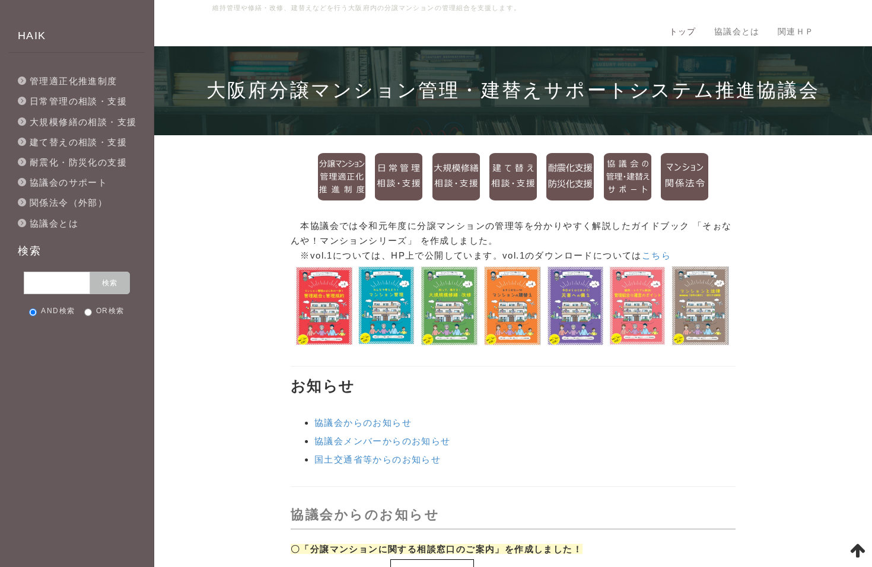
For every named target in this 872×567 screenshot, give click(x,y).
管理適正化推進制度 (73, 81)
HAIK (32, 36)
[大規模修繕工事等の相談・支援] (456, 176)
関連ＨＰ (796, 31)
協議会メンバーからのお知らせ (382, 441)
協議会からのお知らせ (363, 423)
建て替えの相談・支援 (78, 142)
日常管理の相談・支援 (78, 101)
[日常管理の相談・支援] (398, 176)
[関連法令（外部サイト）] (684, 176)
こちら (656, 255)
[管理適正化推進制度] (341, 176)
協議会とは (737, 31)
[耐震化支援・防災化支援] (570, 176)
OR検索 (110, 311)
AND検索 (58, 311)
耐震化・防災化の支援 (78, 162)
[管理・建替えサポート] (627, 176)
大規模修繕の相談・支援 (83, 122)
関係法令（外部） (68, 203)
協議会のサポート (68, 182)
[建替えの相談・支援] (513, 176)
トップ (682, 31)
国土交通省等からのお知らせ (377, 459)
